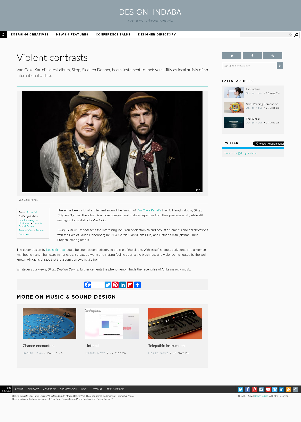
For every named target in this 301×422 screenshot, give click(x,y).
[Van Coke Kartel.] (112, 194)
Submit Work (68, 389)
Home (3, 34)
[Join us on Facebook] (252, 55)
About (19, 389)
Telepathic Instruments (166, 345)
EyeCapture (253, 89)
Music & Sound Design (30, 224)
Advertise (49, 389)
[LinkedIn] (122, 284)
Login (84, 389)
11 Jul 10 (32, 212)
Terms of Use (115, 389)
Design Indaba (261, 395)
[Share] (137, 284)
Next (179, 165)
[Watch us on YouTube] (268, 389)
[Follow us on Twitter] (231, 55)
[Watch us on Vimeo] (274, 389)
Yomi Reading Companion (262, 104)
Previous (45, 165)
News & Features (72, 34)
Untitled (91, 345)
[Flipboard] (130, 284)
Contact (33, 389)
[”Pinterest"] (272, 55)
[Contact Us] (295, 389)
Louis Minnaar (56, 250)
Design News (33, 353)
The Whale (253, 119)
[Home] (150, 13)
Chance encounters (38, 345)
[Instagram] (261, 389)
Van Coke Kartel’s (149, 210)
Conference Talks (113, 34)
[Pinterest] (115, 284)
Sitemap (98, 389)
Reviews (40, 230)
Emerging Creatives (30, 34)
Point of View (26, 230)
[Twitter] (108, 284)
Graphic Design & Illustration (28, 222)
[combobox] (266, 34)
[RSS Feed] (288, 389)
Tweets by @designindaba (240, 153)
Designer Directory (157, 34)
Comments (25, 234)
